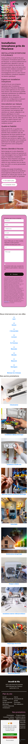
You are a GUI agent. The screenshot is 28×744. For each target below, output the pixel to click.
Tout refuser (10, 737)
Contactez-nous (10, 184)
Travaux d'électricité (8, 706)
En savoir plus (9, 180)
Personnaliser (10, 740)
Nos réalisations (18, 704)
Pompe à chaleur (20, 715)
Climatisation (6, 708)
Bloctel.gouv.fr (6, 301)
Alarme (16, 697)
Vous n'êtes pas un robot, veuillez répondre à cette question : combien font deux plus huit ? (13, 242)
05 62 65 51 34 (15, 688)
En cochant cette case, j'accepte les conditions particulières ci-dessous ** (14, 267)
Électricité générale (8, 699)
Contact (5, 700)
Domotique (17, 702)
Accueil (4, 697)
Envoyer (15, 274)
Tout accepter (10, 734)
